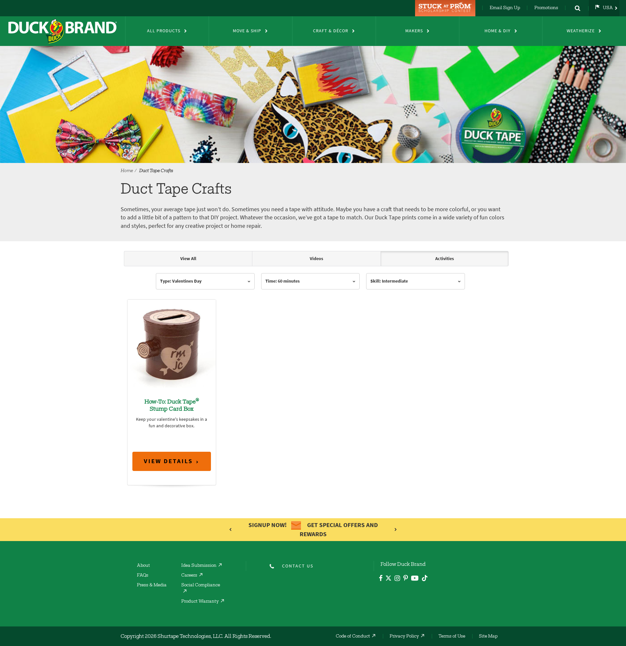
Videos (316, 259)
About (143, 566)
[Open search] (577, 8)
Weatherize (581, 31)
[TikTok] (424, 577)
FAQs (142, 575)
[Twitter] (388, 579)
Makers (414, 31)
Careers (189, 575)
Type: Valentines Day (180, 281)
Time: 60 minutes (282, 281)
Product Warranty (200, 601)
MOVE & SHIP (247, 31)
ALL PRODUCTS (163, 31)
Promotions (546, 8)
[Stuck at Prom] (446, 8)
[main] (313, 378)
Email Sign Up (505, 8)
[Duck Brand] (62, 31)
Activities (444, 259)
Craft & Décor (330, 31)
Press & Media (152, 585)
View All (188, 259)
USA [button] (608, 8)
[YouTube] (415, 579)
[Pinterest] (405, 579)
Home (127, 171)
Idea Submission (198, 566)
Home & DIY (497, 31)
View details (168, 461)
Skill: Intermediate (389, 281)
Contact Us (297, 566)
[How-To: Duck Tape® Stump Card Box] (171, 343)
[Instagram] (397, 579)
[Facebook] (380, 579)
